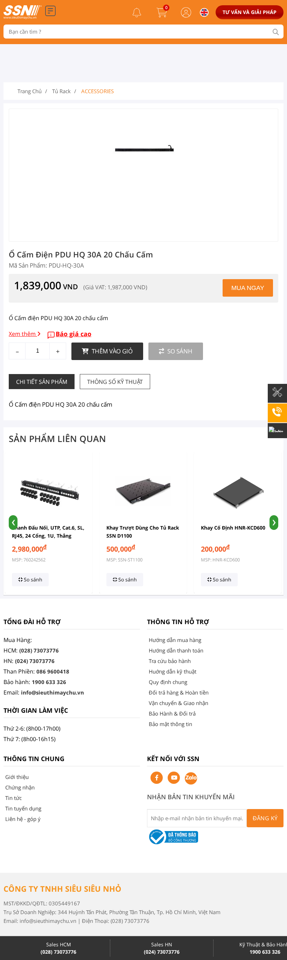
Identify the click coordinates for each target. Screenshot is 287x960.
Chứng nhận (20, 787)
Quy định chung (168, 681)
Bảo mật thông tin (170, 723)
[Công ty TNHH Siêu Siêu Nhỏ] (23, 17)
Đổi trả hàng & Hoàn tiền (179, 692)
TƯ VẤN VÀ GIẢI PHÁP (249, 12)
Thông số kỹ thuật (115, 382)
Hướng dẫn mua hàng (175, 639)
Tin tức (13, 797)
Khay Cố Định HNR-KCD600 (233, 527)
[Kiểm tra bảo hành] (277, 397)
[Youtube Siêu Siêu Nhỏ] (174, 778)
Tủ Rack (61, 91)
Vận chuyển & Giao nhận (178, 702)
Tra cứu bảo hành (170, 660)
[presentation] (13, 522)
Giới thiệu (17, 776)
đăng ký (265, 818)
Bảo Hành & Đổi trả (172, 713)
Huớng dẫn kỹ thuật (172, 671)
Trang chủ (30, 91)
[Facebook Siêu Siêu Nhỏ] (156, 778)
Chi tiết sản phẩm (41, 382)
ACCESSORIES (97, 91)
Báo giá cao (73, 334)
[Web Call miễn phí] (277, 417)
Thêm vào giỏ (111, 351)
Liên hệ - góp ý (23, 818)
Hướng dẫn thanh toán (176, 650)
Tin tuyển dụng (23, 808)
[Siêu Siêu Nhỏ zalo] (191, 778)
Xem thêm (23, 334)
